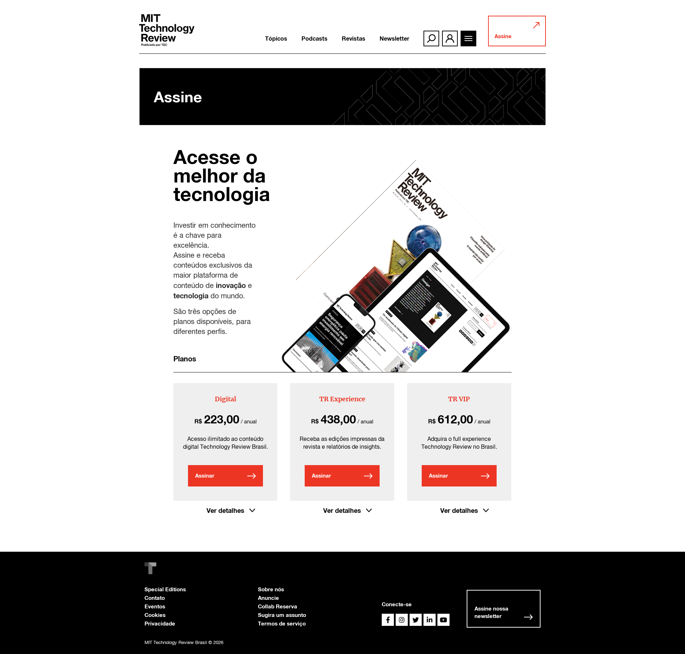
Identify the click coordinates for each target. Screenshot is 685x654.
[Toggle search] (431, 38)
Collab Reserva (277, 606)
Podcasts (314, 38)
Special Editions (165, 589)
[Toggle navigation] (468, 38)
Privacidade (159, 623)
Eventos (154, 606)
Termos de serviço (282, 623)
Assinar (204, 475)
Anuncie (268, 597)
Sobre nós (271, 589)
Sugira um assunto (282, 615)
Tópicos (276, 38)
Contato (154, 597)
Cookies (155, 615)
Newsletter (394, 38)
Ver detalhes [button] (225, 510)
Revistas (353, 38)
